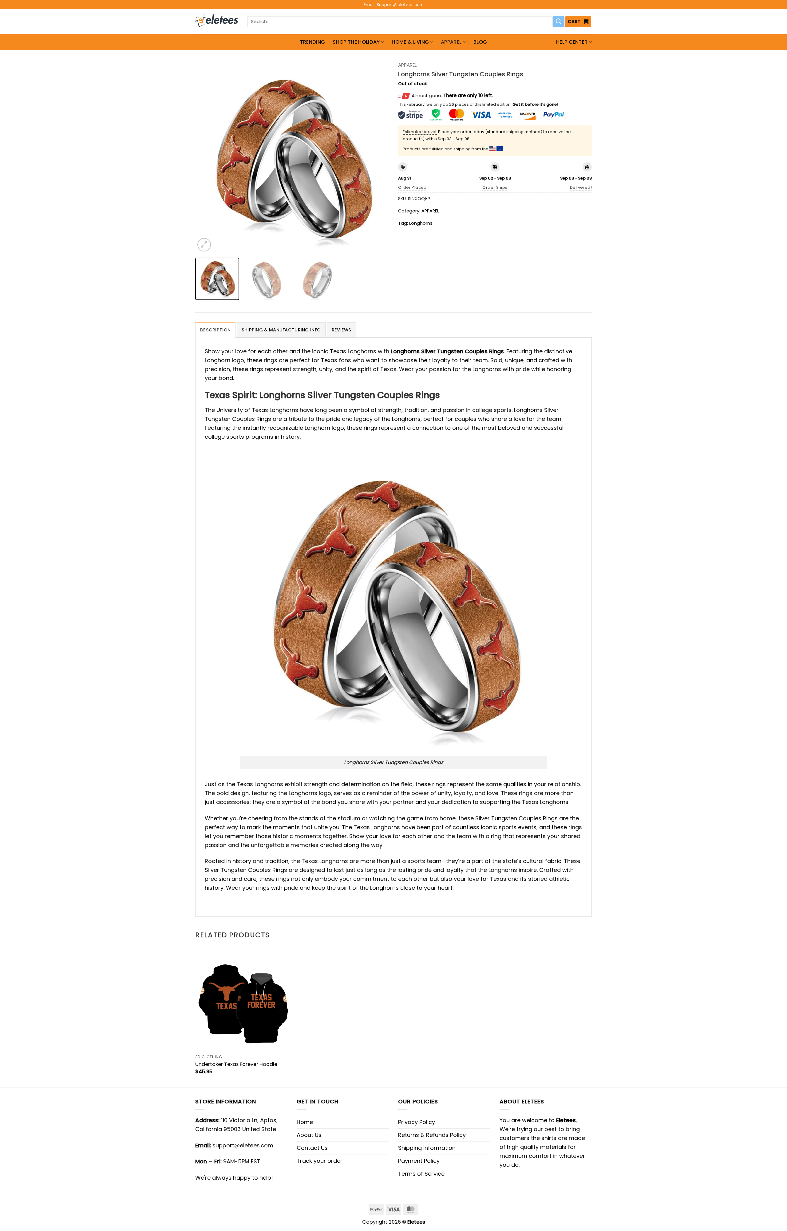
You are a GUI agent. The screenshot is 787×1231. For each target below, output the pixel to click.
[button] (578, 21)
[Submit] (558, 22)
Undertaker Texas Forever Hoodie (236, 1064)
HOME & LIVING (410, 42)
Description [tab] (215, 330)
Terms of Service (421, 1174)
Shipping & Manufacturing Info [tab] (281, 330)
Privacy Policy (416, 1122)
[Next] (377, 156)
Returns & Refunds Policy (432, 1135)
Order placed (412, 187)
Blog (480, 42)
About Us (309, 1135)
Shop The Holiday (356, 42)
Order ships (494, 187)
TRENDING (312, 42)
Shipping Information (427, 1148)
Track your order (319, 1161)
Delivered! (581, 187)
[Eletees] (216, 22)
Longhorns (421, 223)
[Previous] (206, 156)
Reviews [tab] (341, 330)
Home (305, 1122)
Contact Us (312, 1148)
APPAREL (451, 42)
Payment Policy (419, 1161)
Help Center (572, 42)
